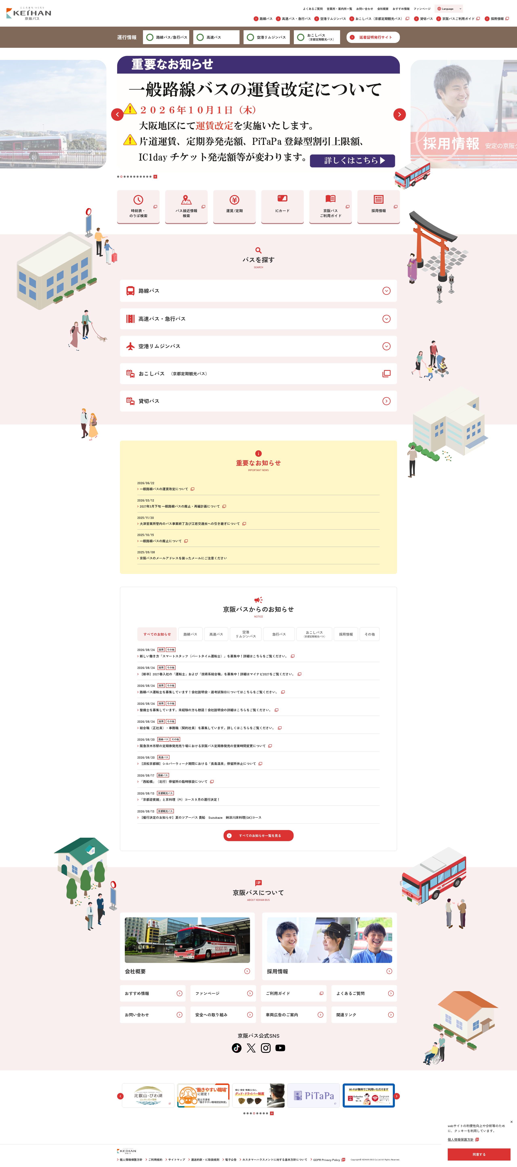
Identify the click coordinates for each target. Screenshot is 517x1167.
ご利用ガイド (278, 993)
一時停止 (155, 176)
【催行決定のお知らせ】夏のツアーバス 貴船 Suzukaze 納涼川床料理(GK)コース (201, 817)
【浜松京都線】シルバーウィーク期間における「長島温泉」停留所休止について (198, 763)
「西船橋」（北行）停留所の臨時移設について (174, 781)
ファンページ (422, 9)
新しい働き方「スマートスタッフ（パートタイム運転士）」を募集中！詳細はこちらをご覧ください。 (214, 656)
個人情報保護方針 (131, 1160)
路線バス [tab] (190, 634)
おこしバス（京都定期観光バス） (379, 18)
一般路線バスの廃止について (161, 540)
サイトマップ (176, 1160)
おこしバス (321, 36)
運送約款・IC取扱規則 (205, 1160)
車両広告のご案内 (282, 1015)
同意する (479, 1154)
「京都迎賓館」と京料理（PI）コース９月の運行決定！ (180, 799)
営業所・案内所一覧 (339, 9)
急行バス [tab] (279, 634)
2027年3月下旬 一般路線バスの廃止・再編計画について (180, 506)
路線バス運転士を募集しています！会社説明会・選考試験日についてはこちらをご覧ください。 (210, 691)
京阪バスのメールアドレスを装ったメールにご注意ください (183, 558)
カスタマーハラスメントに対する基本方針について (274, 1160)
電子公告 (230, 1160)
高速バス (214, 37)
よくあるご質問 (313, 9)
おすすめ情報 (401, 9)
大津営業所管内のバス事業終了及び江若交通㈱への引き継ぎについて (190, 523)
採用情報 (497, 18)
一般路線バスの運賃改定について (164, 488)
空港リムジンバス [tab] (245, 633)
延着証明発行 (375, 37)
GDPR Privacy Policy (326, 1160)
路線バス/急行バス (171, 37)
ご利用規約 (155, 1160)
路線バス (266, 18)
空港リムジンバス (333, 18)
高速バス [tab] (216, 634)
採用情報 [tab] (346, 634)
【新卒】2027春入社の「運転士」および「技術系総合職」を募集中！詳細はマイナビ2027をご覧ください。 (218, 674)
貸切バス (426, 18)
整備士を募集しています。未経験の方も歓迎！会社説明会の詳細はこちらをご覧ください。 (206, 709)
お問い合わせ (364, 9)
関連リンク (346, 1015)
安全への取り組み (211, 1015)
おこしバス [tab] (314, 634)
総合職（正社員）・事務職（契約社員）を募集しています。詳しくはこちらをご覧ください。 (208, 727)
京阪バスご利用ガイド (458, 18)
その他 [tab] (370, 634)
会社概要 (383, 9)
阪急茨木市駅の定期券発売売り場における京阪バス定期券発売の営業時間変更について (203, 745)
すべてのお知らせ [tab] (157, 634)
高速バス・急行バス (296, 18)
